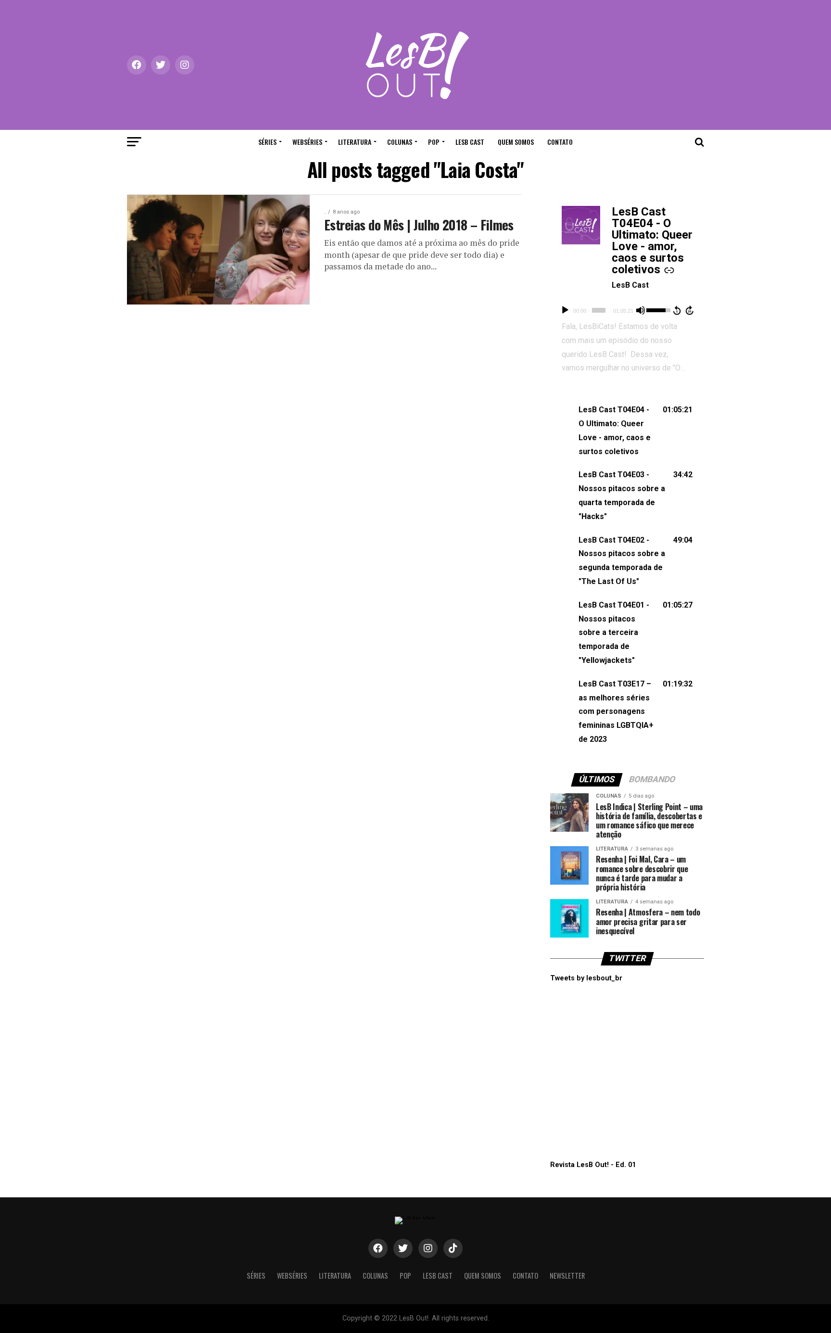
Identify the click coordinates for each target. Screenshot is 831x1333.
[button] (627, 430)
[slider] (598, 310)
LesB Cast (469, 142)
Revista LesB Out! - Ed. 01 (593, 1165)
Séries (267, 142)
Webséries (307, 142)
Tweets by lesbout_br (586, 978)
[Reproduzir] (565, 310)
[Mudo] (640, 310)
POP (434, 142)
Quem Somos (516, 142)
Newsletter (567, 1275)
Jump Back (676, 310)
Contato (560, 142)
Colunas (399, 142)
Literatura (354, 142)
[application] (627, 310)
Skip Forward (690, 310)
